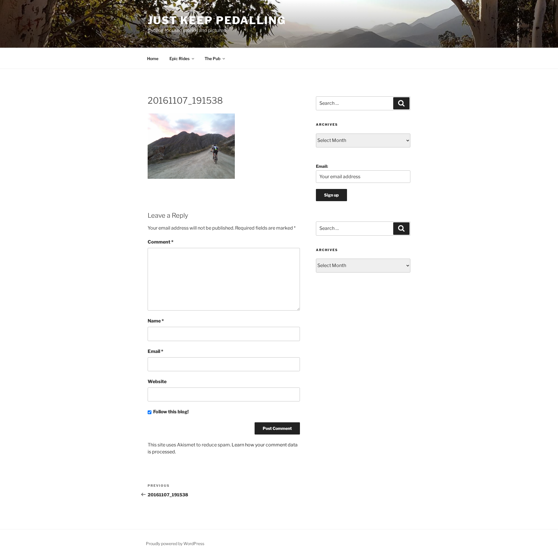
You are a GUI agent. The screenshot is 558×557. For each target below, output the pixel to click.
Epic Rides (179, 58)
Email (155, 351)
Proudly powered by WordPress (175, 543)
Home (152, 58)
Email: (322, 166)
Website (157, 381)
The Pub (212, 58)
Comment (161, 242)
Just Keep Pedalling (217, 20)
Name (156, 321)
